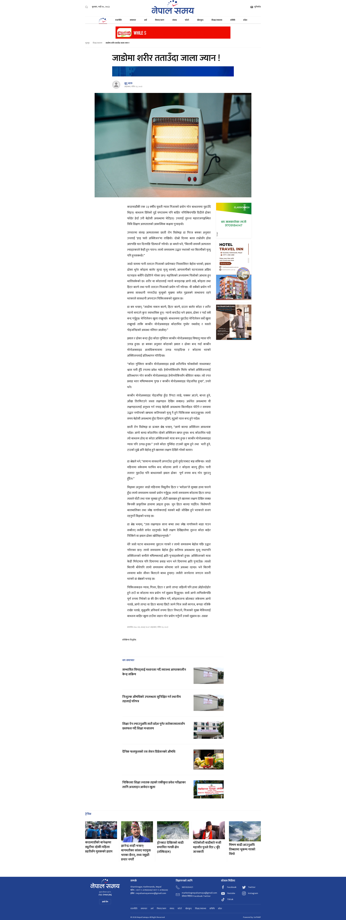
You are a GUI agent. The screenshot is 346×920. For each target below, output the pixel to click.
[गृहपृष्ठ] (103, 20)
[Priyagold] (173, 32)
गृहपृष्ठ (87, 42)
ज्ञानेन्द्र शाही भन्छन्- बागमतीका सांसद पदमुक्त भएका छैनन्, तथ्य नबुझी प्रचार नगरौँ (136, 852)
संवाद (174, 20)
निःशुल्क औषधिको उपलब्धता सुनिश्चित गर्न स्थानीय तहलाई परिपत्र (151, 699)
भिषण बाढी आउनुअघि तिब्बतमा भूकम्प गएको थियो (242, 849)
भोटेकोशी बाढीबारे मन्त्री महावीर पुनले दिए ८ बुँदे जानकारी (207, 847)
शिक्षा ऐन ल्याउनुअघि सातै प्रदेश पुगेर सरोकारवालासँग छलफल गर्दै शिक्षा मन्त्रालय (153, 726)
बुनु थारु (128, 83)
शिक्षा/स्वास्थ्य (217, 20)
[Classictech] (233, 220)
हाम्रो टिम (105, 901)
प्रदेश (245, 20)
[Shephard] (173, 71)
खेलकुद (200, 20)
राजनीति (118, 20)
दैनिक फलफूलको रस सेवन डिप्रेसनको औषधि (148, 751)
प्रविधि (232, 20)
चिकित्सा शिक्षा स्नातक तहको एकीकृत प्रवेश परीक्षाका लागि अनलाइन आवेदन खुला (154, 785)
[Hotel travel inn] (233, 271)
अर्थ (145, 20)
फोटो (187, 20)
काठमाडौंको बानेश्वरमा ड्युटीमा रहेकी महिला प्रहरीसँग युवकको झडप (98, 847)
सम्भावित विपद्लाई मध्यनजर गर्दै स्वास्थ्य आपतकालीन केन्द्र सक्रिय (154, 672)
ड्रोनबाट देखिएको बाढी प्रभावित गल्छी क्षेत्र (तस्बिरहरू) (170, 847)
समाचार (133, 20)
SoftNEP (257, 917)
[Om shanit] (233, 322)
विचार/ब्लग (159, 20)
